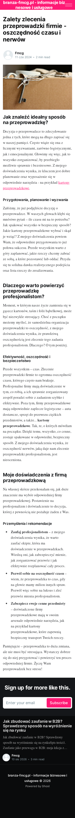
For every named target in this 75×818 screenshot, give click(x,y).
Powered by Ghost (37, 786)
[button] (68, 4)
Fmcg (19, 53)
